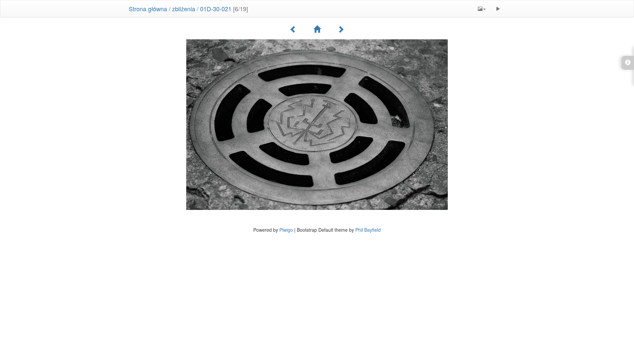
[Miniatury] (317, 29)
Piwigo (286, 229)
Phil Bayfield (368, 229)
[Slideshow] (498, 8)
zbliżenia (183, 8)
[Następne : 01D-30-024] (341, 29)
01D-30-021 (215, 8)
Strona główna (148, 8)
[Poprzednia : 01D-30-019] (293, 29)
